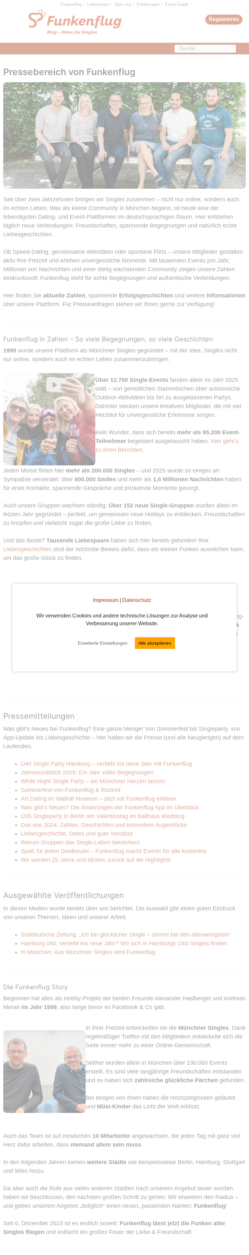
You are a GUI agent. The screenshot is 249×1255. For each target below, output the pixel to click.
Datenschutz (136, 600)
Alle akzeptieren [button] (154, 643)
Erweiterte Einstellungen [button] (102, 643)
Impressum (105, 600)
